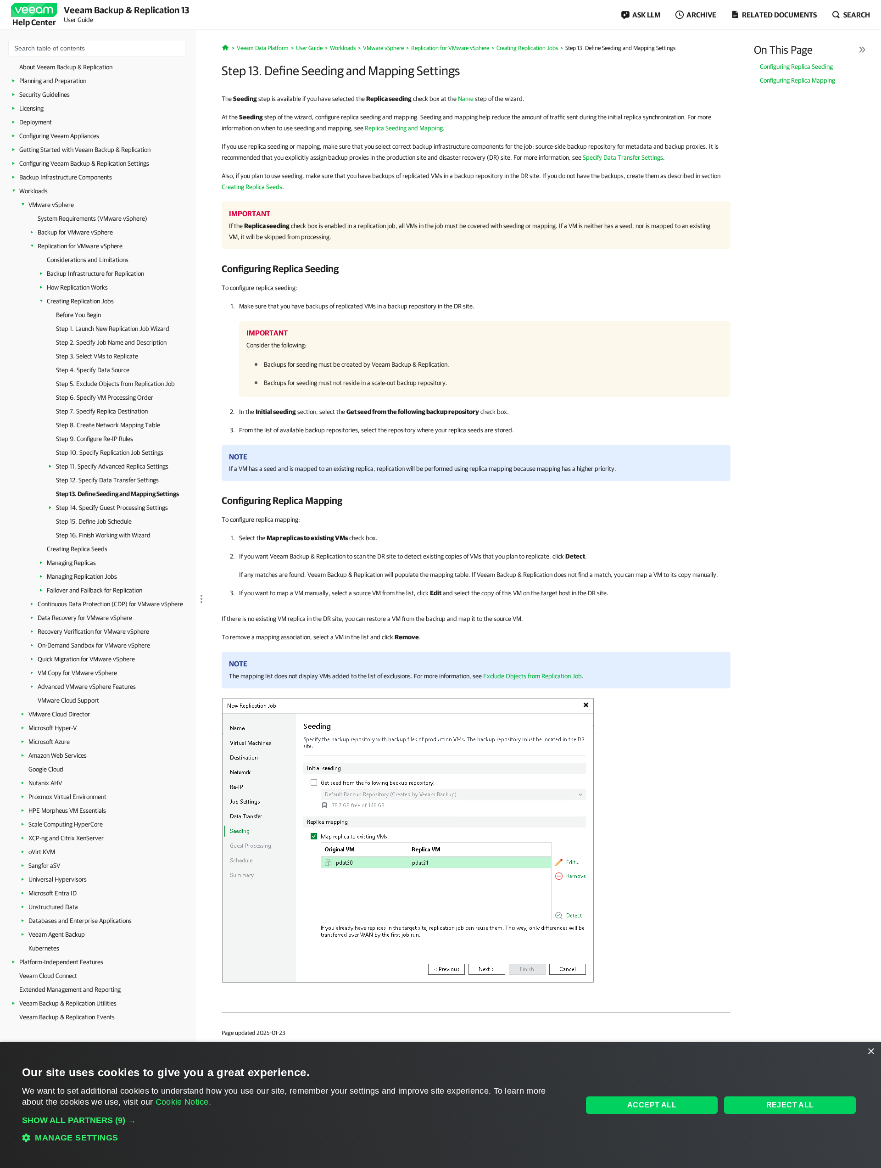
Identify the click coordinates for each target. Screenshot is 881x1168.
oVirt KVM (41, 851)
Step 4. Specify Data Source (92, 370)
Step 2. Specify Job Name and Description (111, 342)
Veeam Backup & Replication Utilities (68, 1003)
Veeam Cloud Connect (48, 975)
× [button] (870, 1051)
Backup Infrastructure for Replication (95, 273)
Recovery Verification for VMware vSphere (93, 631)
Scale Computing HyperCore (65, 824)
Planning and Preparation (52, 80)
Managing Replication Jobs (82, 576)
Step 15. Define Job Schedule (94, 521)
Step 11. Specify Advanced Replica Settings (112, 466)
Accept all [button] (651, 1105)
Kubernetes (43, 948)
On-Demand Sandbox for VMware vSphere (94, 645)
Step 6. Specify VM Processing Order (104, 397)
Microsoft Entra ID (52, 893)
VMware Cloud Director (59, 714)
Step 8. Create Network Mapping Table (108, 425)
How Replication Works (77, 287)
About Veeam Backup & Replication (65, 67)
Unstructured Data (53, 907)
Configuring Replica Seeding (796, 66)
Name (466, 98)
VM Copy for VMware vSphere (77, 672)
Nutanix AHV (45, 783)
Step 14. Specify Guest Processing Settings (112, 507)
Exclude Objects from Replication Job (532, 676)
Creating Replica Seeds (77, 549)
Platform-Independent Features (61, 962)
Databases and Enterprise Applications (80, 920)
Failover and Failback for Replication (94, 590)
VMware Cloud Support (68, 700)
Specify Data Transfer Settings (623, 157)
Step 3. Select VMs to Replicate (97, 356)
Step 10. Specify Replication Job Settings (109, 452)
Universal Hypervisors (57, 879)
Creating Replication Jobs (80, 301)
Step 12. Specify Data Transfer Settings (107, 480)
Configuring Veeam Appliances (59, 136)
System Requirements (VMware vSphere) (92, 218)
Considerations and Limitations (87, 259)
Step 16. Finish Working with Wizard (103, 535)
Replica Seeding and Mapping (404, 128)
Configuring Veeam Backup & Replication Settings (84, 163)
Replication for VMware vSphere (80, 246)
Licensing (31, 108)
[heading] (476, 268)
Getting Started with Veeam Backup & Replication (85, 149)
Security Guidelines (44, 94)
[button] (294, 1120)
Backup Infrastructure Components (65, 177)
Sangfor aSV (44, 865)
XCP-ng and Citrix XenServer (66, 838)
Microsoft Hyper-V (52, 728)
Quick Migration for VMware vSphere (86, 659)
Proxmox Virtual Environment (67, 796)
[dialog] (440, 1105)
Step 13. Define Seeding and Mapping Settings (117, 493)
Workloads (33, 191)
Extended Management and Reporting (70, 989)
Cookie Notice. (183, 1102)
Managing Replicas (71, 562)
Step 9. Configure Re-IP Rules (94, 438)
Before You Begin (78, 315)
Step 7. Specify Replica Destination (102, 411)
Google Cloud (45, 769)
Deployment (35, 122)
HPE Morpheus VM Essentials (67, 810)
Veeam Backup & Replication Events (67, 1017)
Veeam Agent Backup (56, 934)
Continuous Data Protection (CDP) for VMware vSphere (110, 604)
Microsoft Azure (49, 741)
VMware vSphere (51, 204)
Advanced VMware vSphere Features (87, 686)
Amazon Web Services (57, 755)
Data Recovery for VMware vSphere (85, 617)
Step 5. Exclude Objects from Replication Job (115, 383)
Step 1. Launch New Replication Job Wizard (112, 328)
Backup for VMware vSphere (75, 232)
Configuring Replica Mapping (797, 80)
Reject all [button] (790, 1105)
